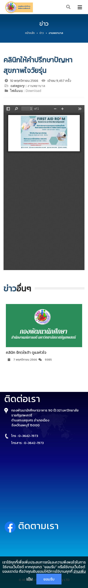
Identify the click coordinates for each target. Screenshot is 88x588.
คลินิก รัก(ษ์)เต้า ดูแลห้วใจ (26, 352)
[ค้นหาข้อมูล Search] (68, 7)
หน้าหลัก (30, 33)
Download (33, 90)
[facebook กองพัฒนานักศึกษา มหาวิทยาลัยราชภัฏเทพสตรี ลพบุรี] (11, 526)
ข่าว (41, 33)
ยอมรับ (48, 579)
